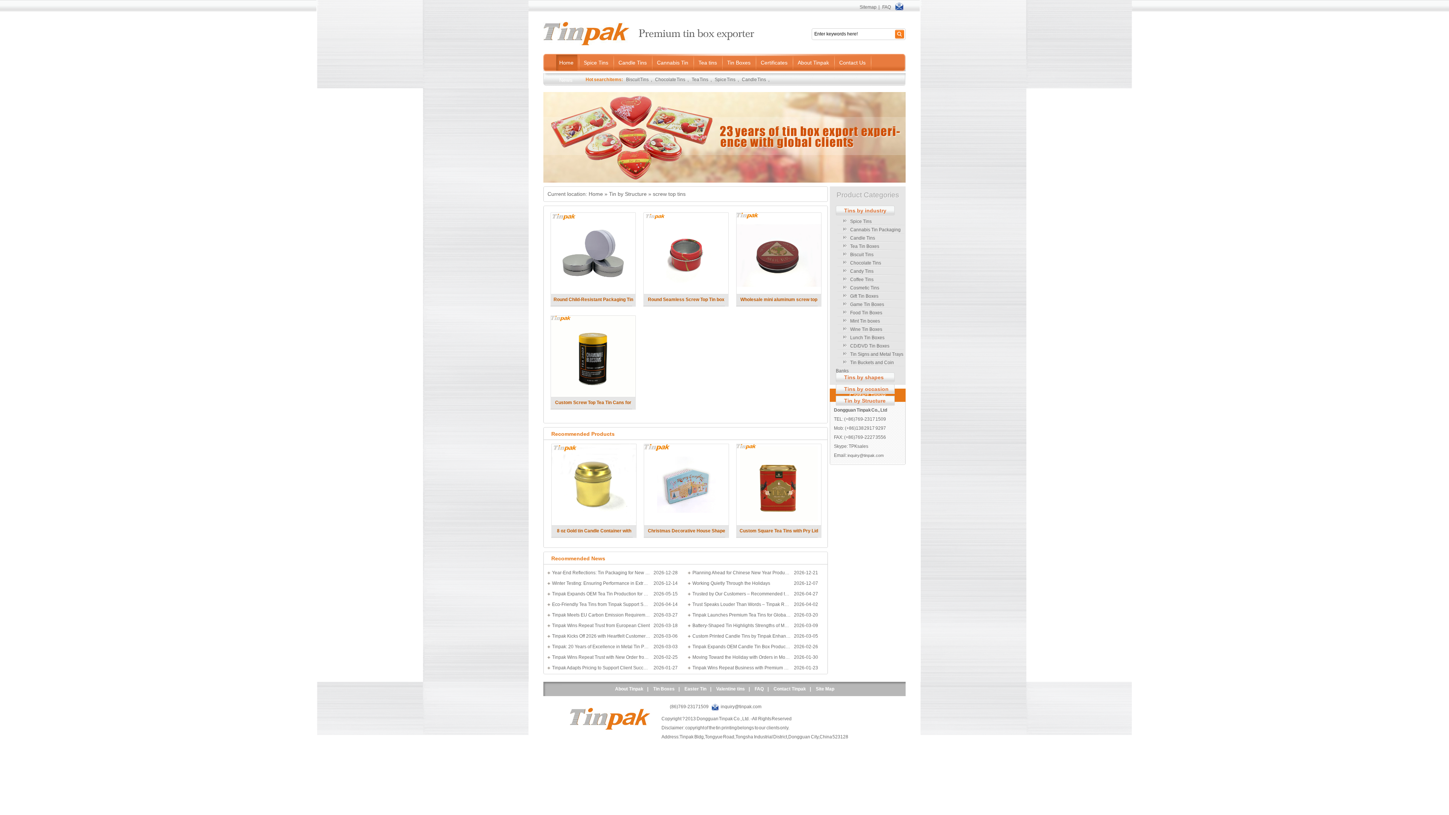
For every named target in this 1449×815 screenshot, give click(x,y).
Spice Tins (725, 79)
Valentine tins (730, 689)
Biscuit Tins (637, 79)
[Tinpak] (610, 728)
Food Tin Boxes (866, 312)
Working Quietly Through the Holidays (731, 583)
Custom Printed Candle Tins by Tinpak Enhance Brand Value (741, 636)
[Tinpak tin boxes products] (724, 181)
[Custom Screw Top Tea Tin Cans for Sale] (593, 395)
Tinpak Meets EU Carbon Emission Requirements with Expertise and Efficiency (601, 615)
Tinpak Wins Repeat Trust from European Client (601, 625)
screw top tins (669, 194)
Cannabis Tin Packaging (875, 229)
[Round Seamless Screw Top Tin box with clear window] (685, 292)
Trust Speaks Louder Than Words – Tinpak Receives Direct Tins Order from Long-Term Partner (741, 604)
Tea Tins (700, 79)
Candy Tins (862, 271)
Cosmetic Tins (864, 288)
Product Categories (868, 195)
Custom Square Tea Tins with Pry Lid (779, 531)
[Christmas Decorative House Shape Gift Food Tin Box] (686, 523)
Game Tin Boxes (867, 304)
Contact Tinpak (867, 395)
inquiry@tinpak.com (866, 455)
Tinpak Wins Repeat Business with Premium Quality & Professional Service (741, 667)
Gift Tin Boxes (864, 296)
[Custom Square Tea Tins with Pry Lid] (778, 523)
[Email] (899, 7)
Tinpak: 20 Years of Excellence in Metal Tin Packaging (601, 646)
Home (596, 194)
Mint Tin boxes (865, 321)
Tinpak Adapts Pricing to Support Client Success (601, 667)
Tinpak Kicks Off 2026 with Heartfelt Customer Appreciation (601, 636)
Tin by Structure (628, 194)
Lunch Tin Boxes (867, 337)
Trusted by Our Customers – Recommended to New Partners (741, 594)
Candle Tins (754, 79)
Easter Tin (695, 689)
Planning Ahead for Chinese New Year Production (741, 572)
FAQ (886, 7)
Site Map (825, 689)
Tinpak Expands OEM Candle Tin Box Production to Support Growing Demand (741, 646)
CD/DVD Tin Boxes (869, 346)
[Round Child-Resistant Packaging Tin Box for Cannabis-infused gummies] (593, 292)
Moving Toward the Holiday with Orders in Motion (741, 657)
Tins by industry (865, 211)
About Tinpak (629, 689)
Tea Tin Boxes (864, 246)
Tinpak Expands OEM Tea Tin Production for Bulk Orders (601, 594)
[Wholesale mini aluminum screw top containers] (778, 292)
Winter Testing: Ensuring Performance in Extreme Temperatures (601, 583)
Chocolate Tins (670, 79)
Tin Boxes (664, 689)
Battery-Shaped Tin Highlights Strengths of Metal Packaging (741, 625)
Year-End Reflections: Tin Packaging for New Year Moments (601, 572)
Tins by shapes (864, 377)
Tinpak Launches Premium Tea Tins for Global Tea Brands (741, 615)
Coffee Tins (862, 279)
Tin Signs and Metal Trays (876, 354)
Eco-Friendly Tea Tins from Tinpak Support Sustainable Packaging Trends (601, 604)
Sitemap (868, 7)
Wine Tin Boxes (866, 329)
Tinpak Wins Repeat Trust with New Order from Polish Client (601, 657)
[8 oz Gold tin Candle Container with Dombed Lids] (593, 523)
